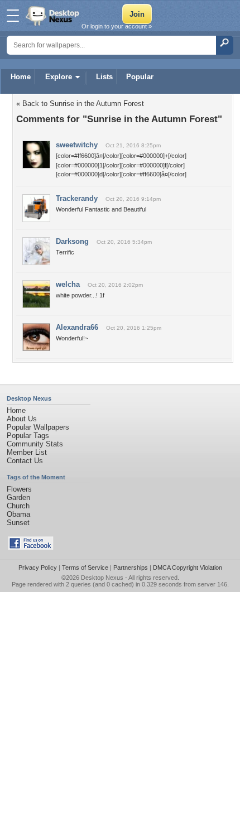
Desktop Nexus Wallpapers (53, 15)
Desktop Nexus (102, 577)
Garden (18, 497)
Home (21, 77)
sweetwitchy (77, 145)
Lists (104, 77)
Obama (18, 514)
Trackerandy (77, 198)
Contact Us (25, 460)
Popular (139, 77)
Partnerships (130, 567)
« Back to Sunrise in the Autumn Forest (80, 103)
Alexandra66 (77, 327)
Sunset (18, 522)
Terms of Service (85, 567)
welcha (68, 284)
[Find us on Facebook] (31, 548)
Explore (58, 77)
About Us (22, 419)
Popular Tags (28, 435)
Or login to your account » (116, 26)
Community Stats (35, 444)
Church (18, 506)
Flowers (19, 489)
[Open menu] (12, 15)
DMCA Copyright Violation (187, 567)
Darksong (72, 241)
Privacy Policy (37, 567)
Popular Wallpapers (38, 427)
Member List (27, 452)
